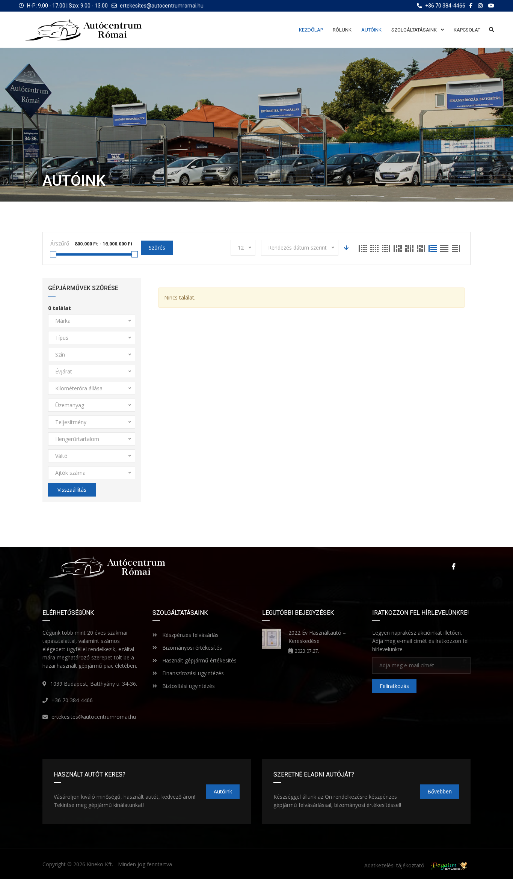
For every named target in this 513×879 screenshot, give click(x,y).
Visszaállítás (71, 489)
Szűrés (157, 247)
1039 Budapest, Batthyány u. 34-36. (93, 683)
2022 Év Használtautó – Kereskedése (317, 636)
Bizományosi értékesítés (191, 647)
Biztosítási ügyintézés (188, 685)
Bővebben (439, 791)
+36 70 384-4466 (72, 700)
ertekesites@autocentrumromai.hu (162, 6)
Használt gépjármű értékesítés (199, 660)
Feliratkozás (394, 685)
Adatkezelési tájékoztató (394, 865)
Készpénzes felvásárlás (190, 634)
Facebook (451, 566)
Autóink (223, 791)
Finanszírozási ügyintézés (192, 673)
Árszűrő (59, 243)
